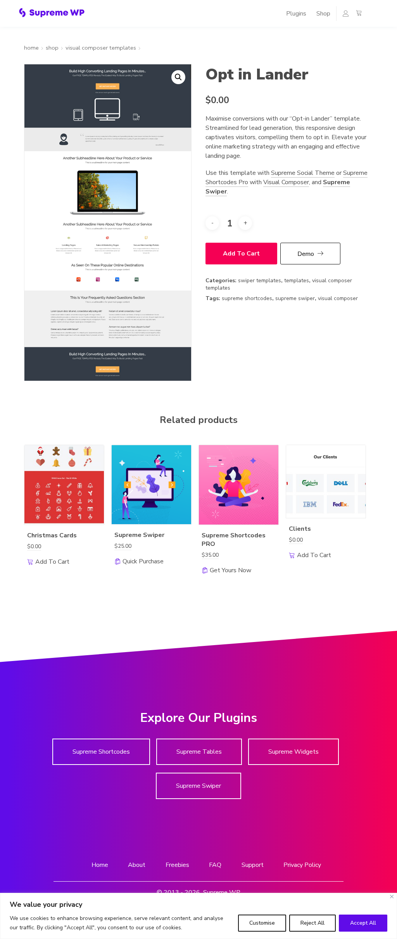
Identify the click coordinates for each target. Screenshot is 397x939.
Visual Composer (286, 182)
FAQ (215, 864)
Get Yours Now (230, 570)
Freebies (177, 864)
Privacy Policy (302, 864)
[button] (178, 77)
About (136, 864)
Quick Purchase (143, 561)
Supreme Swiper (295, 298)
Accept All (363, 923)
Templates (296, 280)
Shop (323, 13)
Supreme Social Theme (303, 173)
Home (31, 48)
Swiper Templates (259, 280)
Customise (262, 923)
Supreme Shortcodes (247, 298)
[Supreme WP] (52, 12)
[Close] (392, 896)
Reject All (312, 923)
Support (253, 864)
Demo (305, 254)
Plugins (296, 13)
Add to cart (241, 253)
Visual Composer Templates (101, 48)
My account (342, 15)
